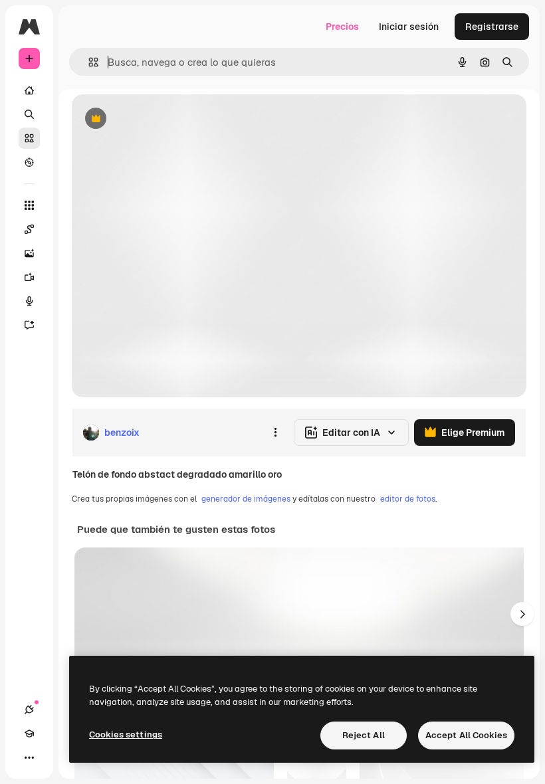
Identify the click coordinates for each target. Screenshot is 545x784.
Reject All (363, 735)
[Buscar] (29, 114)
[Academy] (29, 733)
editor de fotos (407, 499)
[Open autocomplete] (88, 62)
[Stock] (29, 138)
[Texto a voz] (29, 301)
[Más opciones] (275, 432)
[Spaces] (29, 229)
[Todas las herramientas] (29, 205)
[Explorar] (29, 162)
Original (156, 119)
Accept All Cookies (466, 735)
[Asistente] (29, 325)
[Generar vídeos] (29, 277)
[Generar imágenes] (29, 253)
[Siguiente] (522, 613)
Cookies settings (125, 734)
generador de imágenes (245, 499)
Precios (342, 27)
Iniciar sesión (409, 27)
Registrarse (491, 27)
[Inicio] (29, 90)
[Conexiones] (29, 709)
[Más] (29, 757)
